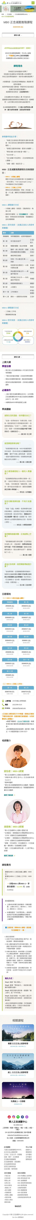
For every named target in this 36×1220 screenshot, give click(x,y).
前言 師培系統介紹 (24, 1178)
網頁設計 (21, 1217)
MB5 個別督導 (22, 1192)
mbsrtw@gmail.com (19, 708)
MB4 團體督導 (22, 1190)
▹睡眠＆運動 (8, 1195)
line (18, 1116)
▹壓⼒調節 (7, 1190)
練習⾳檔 (7, 1202)
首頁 (3, 14)
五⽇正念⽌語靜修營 (10, 1152)
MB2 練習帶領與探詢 (25, 1183)
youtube (9, 1116)
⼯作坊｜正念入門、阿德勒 (13, 1154)
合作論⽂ (29, 1157)
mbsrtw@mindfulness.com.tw (18, 1135)
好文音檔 (7, 1173)
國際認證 (29, 1159)
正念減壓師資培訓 (10, 1164)
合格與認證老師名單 (24, 1197)
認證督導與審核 (23, 1195)
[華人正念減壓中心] (12, 2)
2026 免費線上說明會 (25, 1176)
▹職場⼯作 (7, 1188)
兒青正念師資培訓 (10, 1166)
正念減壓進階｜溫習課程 (12, 1162)
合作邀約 (29, 1154)
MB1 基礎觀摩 (22, 1180)
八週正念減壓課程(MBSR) (12, 1150)
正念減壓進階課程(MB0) (21, 14)
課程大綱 (17, 35)
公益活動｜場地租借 (10, 1169)
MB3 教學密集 (22, 1185)
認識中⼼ (29, 1150)
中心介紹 (29, 1147)
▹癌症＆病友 (8, 1200)
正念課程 (9, 14)
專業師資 (29, 1152)
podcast (26, 1116)
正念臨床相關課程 (10, 1159)
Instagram (13, 1116)
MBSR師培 (8, 1185)
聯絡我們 (18, 1206)
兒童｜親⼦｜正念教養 (11, 1157)
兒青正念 (7, 1183)
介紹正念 (7, 1176)
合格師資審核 (22, 1188)
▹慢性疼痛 (7, 1197)
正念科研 (7, 1178)
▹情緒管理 (7, 1192)
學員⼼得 (7, 1180)
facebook (22, 1116)
